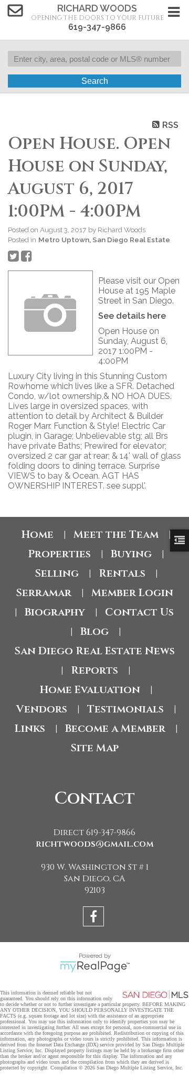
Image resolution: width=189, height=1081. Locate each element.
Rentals (122, 573)
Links (30, 728)
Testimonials (125, 709)
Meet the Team (116, 534)
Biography (55, 612)
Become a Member (115, 728)
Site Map (94, 748)
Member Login (132, 593)
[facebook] (95, 918)
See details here (132, 316)
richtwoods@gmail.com (95, 844)
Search (94, 81)
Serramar (43, 593)
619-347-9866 (97, 27)
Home (38, 534)
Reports (94, 670)
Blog (94, 631)
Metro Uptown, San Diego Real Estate (104, 239)
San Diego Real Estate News (94, 651)
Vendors (41, 709)
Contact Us (139, 612)
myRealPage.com (94, 966)
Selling (57, 573)
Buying (131, 554)
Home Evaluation (90, 690)
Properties (59, 554)
